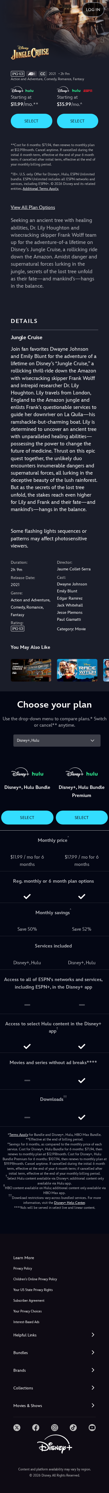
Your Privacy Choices (27, 1311)
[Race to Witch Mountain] (77, 670)
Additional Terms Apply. (41, 189)
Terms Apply (18, 1135)
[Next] (99, 669)
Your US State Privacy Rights (33, 1290)
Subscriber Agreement (28, 1301)
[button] (54, 1335)
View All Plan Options (33, 207)
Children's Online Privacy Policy (35, 1279)
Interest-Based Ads (26, 1322)
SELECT (31, 121)
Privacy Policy (22, 1268)
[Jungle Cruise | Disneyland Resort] (31, 670)
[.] (16, 1427)
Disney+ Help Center (69, 1203)
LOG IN (93, 9)
